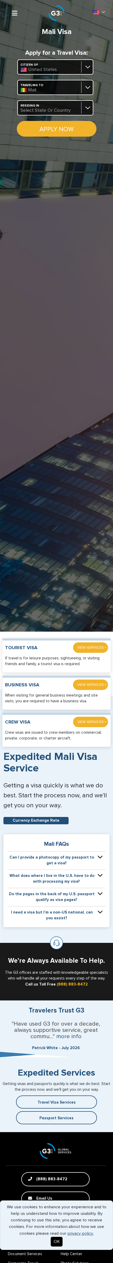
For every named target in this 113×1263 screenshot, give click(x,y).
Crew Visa (17, 722)
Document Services (25, 1254)
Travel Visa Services (57, 1102)
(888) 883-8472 (72, 984)
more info (68, 1036)
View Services (91, 647)
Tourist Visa (21, 648)
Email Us (43, 1198)
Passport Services (56, 1118)
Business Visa (22, 685)
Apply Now (56, 129)
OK (57, 1241)
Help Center (71, 1254)
